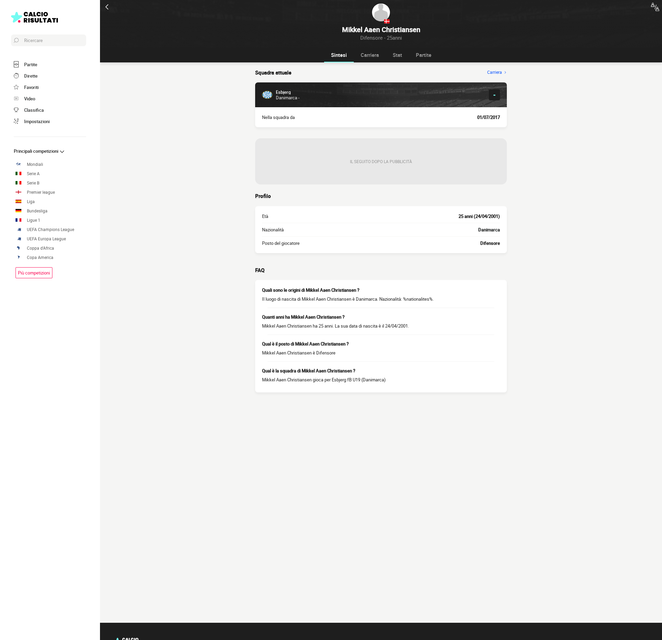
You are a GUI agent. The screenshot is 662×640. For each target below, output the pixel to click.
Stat (397, 54)
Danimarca (489, 230)
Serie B (33, 183)
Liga (31, 201)
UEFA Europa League (46, 239)
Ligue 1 (33, 220)
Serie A (33, 174)
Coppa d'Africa (40, 248)
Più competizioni (34, 273)
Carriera (370, 54)
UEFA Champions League (50, 229)
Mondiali (35, 164)
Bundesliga (37, 211)
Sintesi (339, 54)
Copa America (40, 257)
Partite (423, 54)
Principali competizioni (36, 151)
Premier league (41, 192)
